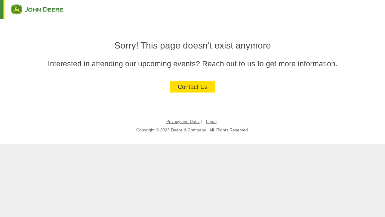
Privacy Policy (193, 151)
